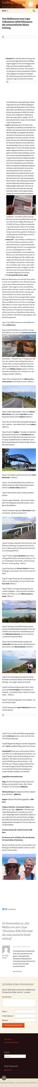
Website (5, 1020)
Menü (4, 11)
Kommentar (7, 997)
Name (4, 1011)
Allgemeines (8, 1070)
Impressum (7, 1039)
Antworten (18, 971)
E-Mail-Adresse (8, 1016)
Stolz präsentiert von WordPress (27, 1083)
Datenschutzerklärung (11, 1042)
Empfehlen (12, 909)
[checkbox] (4, 1078)
